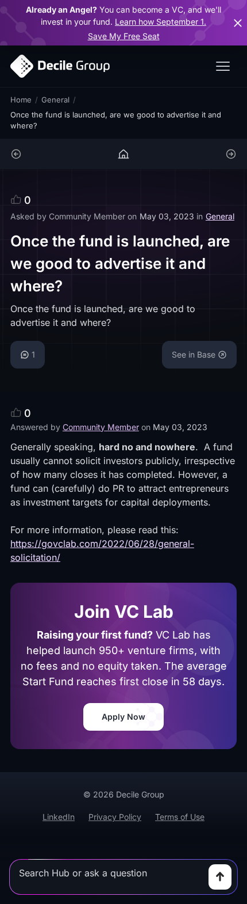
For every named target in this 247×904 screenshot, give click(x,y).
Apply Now (123, 716)
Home (21, 99)
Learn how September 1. (160, 21)
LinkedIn (59, 817)
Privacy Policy (114, 817)
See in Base (193, 354)
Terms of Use (179, 817)
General (55, 99)
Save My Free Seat (124, 36)
